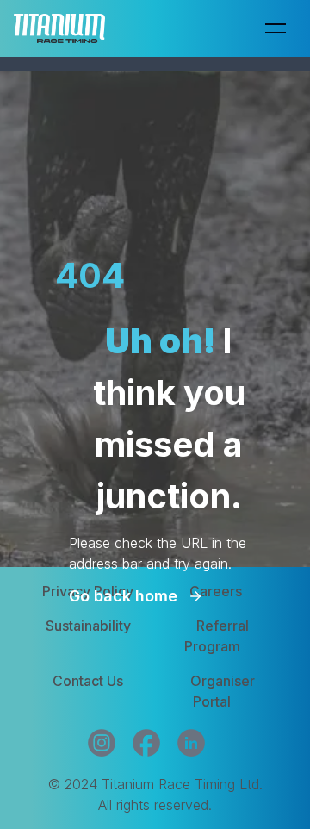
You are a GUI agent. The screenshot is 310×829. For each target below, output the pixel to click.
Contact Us (88, 680)
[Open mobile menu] (275, 28)
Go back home (123, 596)
